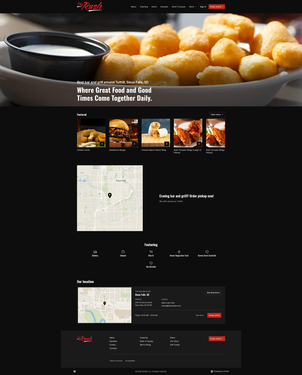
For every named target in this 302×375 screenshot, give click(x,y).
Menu (133, 6)
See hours (200, 315)
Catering (144, 6)
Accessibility (130, 361)
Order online (214, 315)
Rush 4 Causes (178, 6)
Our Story (174, 341)
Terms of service (116, 361)
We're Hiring (145, 345)
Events (113, 345)
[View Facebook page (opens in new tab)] (74, 371)
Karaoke (164, 6)
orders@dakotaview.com (171, 306)
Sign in (203, 6)
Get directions (213, 292)
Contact (113, 348)
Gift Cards (175, 345)
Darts (154, 6)
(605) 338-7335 (168, 303)
